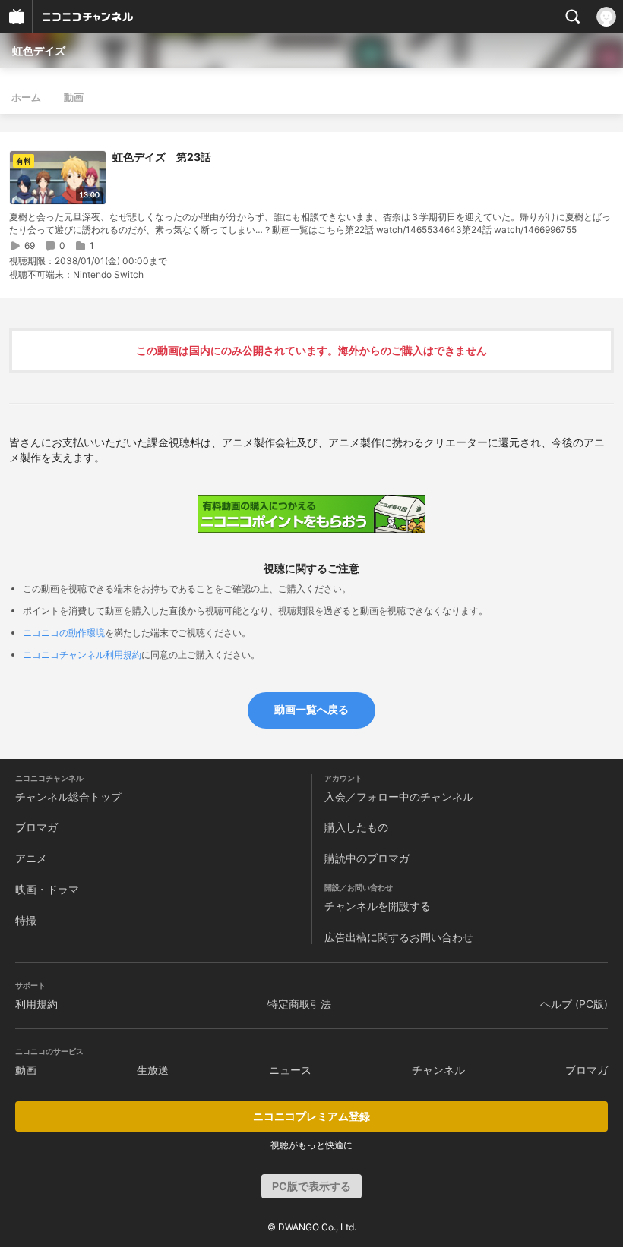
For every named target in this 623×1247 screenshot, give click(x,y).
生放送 (153, 1069)
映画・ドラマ (47, 889)
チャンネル (438, 1069)
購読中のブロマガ (367, 858)
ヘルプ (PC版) (574, 1003)
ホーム (26, 97)
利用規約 (36, 1003)
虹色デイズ (38, 50)
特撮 (25, 920)
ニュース (290, 1069)
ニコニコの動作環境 (64, 632)
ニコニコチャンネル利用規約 (82, 654)
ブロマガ (36, 826)
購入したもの (356, 826)
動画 (74, 97)
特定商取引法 (299, 1003)
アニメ (31, 858)
